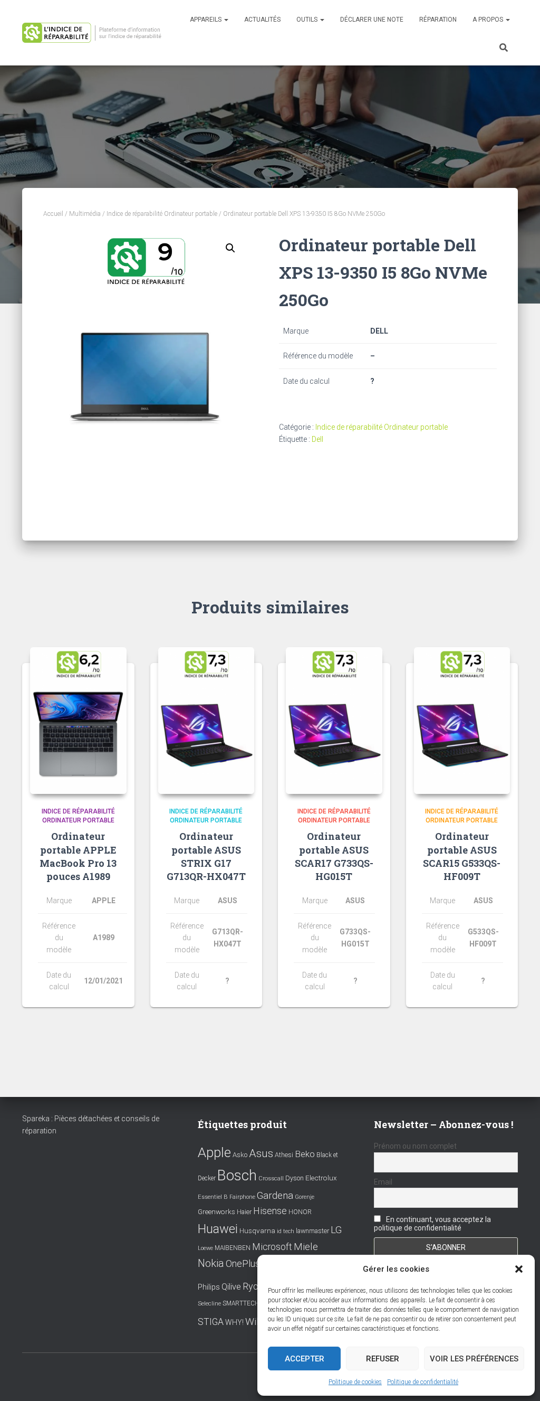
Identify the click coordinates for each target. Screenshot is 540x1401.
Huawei (218, 1229)
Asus (261, 1153)
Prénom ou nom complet (415, 1146)
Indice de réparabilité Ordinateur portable (162, 213)
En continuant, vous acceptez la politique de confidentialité (432, 1223)
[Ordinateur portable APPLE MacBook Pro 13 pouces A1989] (78, 720)
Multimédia (85, 213)
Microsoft (272, 1247)
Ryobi (254, 1286)
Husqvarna (257, 1230)
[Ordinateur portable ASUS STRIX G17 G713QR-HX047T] (206, 720)
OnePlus (243, 1263)
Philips (209, 1287)
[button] (519, 1269)
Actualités (262, 19)
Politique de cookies (355, 1382)
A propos (488, 19)
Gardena (275, 1195)
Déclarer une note (371, 19)
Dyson (294, 1178)
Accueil (53, 213)
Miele (306, 1247)
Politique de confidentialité (422, 1382)
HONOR (300, 1212)
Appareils (206, 19)
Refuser (382, 1359)
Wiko (256, 1321)
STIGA (211, 1322)
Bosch (237, 1175)
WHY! (234, 1322)
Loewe (205, 1248)
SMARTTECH (241, 1303)
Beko (305, 1154)
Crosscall (271, 1178)
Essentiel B (213, 1197)
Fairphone (242, 1197)
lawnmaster (312, 1231)
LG (336, 1230)
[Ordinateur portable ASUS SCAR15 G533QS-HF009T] (462, 720)
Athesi (284, 1155)
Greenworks (216, 1211)
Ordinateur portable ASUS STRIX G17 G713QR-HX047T (206, 856)
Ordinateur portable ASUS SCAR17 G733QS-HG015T (334, 856)
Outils (307, 19)
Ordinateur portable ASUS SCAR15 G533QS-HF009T (461, 856)
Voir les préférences (474, 1359)
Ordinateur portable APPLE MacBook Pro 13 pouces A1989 (78, 856)
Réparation (438, 19)
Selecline (209, 1303)
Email (383, 1182)
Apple (214, 1152)
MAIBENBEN (232, 1248)
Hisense (270, 1211)
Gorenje (304, 1197)
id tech (285, 1231)
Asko (240, 1155)
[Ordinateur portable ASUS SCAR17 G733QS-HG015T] (334, 720)
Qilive (231, 1287)
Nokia (211, 1263)
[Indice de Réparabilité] (95, 33)
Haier (244, 1212)
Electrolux (321, 1177)
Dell (317, 439)
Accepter (304, 1359)
